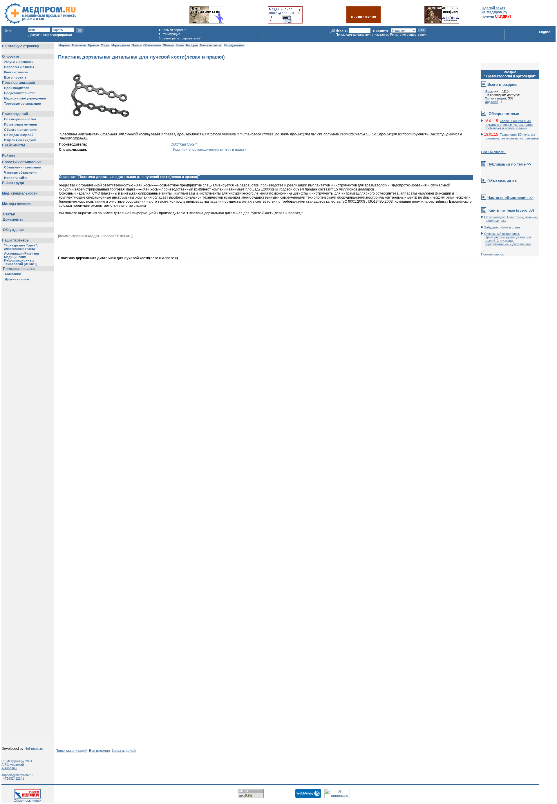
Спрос (105, 45)
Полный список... (493, 152)
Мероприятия (120, 45)
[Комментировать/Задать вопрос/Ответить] (95, 236)
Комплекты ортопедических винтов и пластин (211, 150)
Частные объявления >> (510, 197)
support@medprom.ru (16, 775)
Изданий (491, 102)
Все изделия (99, 751)
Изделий (491, 91)
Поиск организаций (71, 751)
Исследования (234, 45)
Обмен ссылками (27, 800)
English (545, 32)
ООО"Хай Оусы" (184, 144)
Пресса (136, 45)
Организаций (495, 98)
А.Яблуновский (12, 764)
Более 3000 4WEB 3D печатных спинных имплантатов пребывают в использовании (509, 124)
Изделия (64, 45)
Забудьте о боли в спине (502, 227)
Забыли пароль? (174, 30)
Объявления (152, 45)
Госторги (191, 45)
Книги (180, 45)
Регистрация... (172, 34)
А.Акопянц (9, 768)
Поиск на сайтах (210, 45)
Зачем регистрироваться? (181, 38)
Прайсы (93, 45)
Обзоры (168, 45)
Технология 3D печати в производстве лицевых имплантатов (512, 136)
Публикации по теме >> (509, 164)
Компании (78, 45)
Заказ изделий (124, 751)
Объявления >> (502, 181)
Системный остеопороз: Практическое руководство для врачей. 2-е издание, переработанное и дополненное (507, 239)
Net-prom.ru (33, 749)
